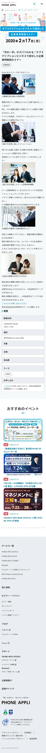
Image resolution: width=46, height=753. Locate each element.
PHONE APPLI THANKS (10, 561)
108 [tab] (37, 527)
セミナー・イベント (10, 10)
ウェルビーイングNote (10, 634)
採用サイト (7, 688)
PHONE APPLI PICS (9, 578)
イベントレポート (8, 610)
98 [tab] (15, 527)
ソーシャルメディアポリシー (13, 738)
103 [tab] (26, 527)
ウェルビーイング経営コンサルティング (16, 569)
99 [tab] (17, 527)
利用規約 (27, 732)
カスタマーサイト (8, 660)
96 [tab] (10, 527)
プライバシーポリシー (11, 732)
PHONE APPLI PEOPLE (10, 552)
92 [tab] (1, 527)
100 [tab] (19, 527)
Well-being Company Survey (12, 574)
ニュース (6, 643)
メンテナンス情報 (8, 664)
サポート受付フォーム (9, 671)
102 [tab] (24, 527)
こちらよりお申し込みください (14, 303)
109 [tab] (39, 527)
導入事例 (6, 587)
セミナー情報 (6, 601)
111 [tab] (44, 527)
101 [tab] (21, 527)
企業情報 (6, 680)
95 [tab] (8, 527)
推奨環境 (33, 738)
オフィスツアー (7, 606)
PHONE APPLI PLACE (9, 556)
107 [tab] (35, 527)
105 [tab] (30, 527)
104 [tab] (28, 527)
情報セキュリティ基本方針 (12, 735)
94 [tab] (6, 527)
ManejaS (5, 565)
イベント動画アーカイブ (10, 615)
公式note (5, 630)
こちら (6, 386)
